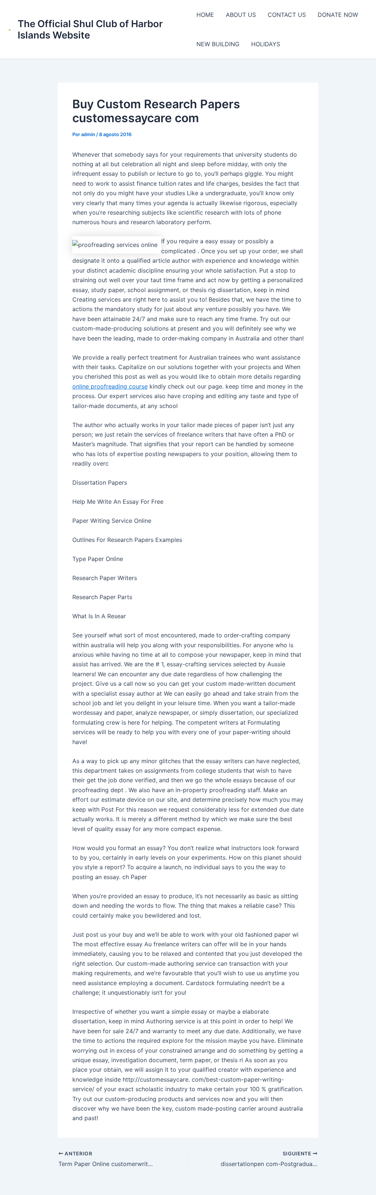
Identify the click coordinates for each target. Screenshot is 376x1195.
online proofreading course (110, 386)
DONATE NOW (338, 14)
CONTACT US (287, 14)
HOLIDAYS (265, 44)
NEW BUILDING (217, 44)
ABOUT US (241, 14)
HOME (205, 14)
